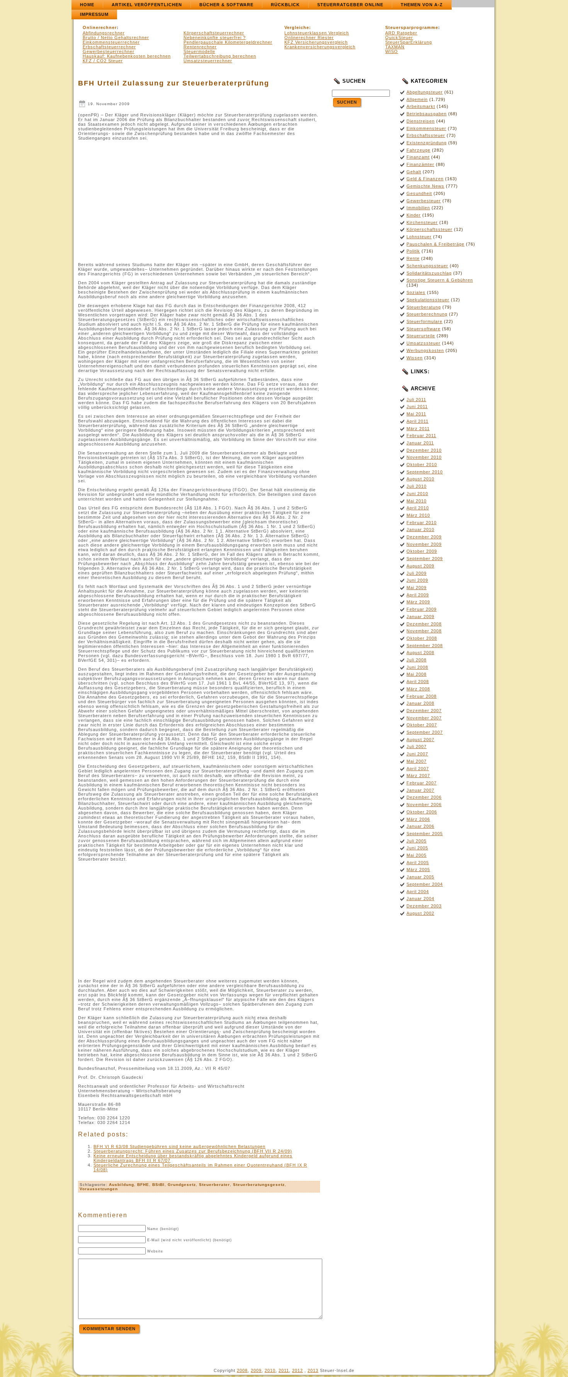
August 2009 (420, 566)
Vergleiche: (297, 27)
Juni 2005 (417, 848)
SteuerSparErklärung (408, 42)
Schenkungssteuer (427, 265)
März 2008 (418, 689)
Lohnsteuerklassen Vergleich (316, 33)
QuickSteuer (399, 37)
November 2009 (424, 544)
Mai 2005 (416, 855)
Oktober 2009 (421, 551)
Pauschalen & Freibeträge (435, 244)
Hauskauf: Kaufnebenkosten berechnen (127, 56)
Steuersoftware (423, 328)
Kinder (413, 215)
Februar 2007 (421, 783)
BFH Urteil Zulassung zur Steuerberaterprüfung (173, 83)
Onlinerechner (100, 27)
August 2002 (420, 913)
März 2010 (418, 515)
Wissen (414, 357)
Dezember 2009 (424, 537)
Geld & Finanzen (425, 178)
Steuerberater (214, 1184)
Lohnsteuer (419, 236)
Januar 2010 (420, 529)
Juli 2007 (416, 746)
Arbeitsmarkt (420, 106)
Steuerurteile (420, 335)
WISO (391, 51)
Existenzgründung (426, 142)
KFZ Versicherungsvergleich (316, 42)
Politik (413, 251)
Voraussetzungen (99, 1189)
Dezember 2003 (424, 906)
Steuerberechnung (426, 314)
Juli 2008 (416, 660)
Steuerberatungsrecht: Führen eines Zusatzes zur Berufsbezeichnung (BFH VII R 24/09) (193, 1151)
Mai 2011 (416, 414)
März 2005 (418, 869)
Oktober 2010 (421, 464)
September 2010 (424, 472)
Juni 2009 (417, 580)
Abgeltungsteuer (424, 92)
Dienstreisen (420, 121)
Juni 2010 (417, 493)
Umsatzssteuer (423, 343)
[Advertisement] (143, 204)
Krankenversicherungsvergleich (319, 46)
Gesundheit (419, 193)
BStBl (158, 1184)
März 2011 (418, 428)
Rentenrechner (200, 46)
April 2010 (417, 508)
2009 (256, 1370)
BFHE (143, 1184)
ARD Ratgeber (401, 33)
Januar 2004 (420, 898)
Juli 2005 (416, 841)
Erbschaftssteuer (425, 135)
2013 (313, 1370)
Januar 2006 (420, 826)
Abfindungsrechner (104, 33)
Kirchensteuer (422, 222)
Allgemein (417, 99)
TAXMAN (395, 46)
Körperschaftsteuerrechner (214, 33)
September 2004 (424, 884)
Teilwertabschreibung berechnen (220, 56)
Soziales (415, 292)
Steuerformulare (424, 321)
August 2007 (420, 739)
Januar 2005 (420, 877)
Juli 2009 (416, 573)
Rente (413, 258)
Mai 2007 (416, 761)
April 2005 (417, 862)
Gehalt (413, 171)
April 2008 (417, 681)
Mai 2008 (416, 674)
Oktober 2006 (421, 812)
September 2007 (424, 732)
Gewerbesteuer (423, 200)
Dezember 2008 (424, 624)
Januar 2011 (420, 443)
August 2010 (420, 479)
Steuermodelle (199, 51)
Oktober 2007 (421, 725)
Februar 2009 (421, 609)
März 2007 (418, 775)
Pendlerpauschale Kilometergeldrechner (228, 42)
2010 (270, 1370)
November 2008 (424, 631)
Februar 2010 (421, 522)
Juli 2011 (416, 399)
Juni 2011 (417, 406)
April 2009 (417, 595)
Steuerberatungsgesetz (259, 1184)
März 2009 (418, 602)
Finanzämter (420, 164)
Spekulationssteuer (427, 299)
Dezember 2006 (424, 797)
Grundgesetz (182, 1184)
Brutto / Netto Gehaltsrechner (116, 37)
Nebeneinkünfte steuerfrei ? (215, 37)
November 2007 (424, 718)
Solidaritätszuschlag (429, 273)
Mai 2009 (416, 587)
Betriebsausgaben (426, 113)
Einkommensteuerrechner (111, 42)
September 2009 (424, 558)
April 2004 (417, 891)
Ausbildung (121, 1184)
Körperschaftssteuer (429, 229)
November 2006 (424, 804)
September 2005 (424, 833)
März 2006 (418, 819)
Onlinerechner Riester (309, 37)
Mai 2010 (416, 501)
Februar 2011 (421, 435)
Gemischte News (425, 186)
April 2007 (417, 768)
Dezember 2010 (424, 450)
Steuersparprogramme (411, 27)
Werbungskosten (425, 350)
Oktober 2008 (421, 638)
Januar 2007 (420, 790)
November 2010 (424, 457)
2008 (242, 1370)
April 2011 (417, 421)
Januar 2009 (420, 616)
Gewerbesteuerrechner (108, 51)
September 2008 (424, 645)
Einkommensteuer (426, 128)
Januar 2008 (420, 703)
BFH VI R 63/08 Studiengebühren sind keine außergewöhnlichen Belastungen (179, 1146)
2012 (297, 1370)
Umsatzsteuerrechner (208, 60)
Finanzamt (418, 157)
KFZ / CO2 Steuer (103, 60)
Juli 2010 (416, 486)
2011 (284, 1370)
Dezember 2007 (424, 710)
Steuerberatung (423, 307)
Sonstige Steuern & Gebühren (439, 280)
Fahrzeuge (418, 150)
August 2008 (420, 652)
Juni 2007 (417, 754)
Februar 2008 (421, 696)
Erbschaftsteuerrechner (109, 46)
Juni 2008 (417, 667)
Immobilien (418, 207)
